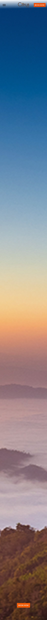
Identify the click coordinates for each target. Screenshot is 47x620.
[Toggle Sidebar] (4, 5)
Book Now (39, 5)
